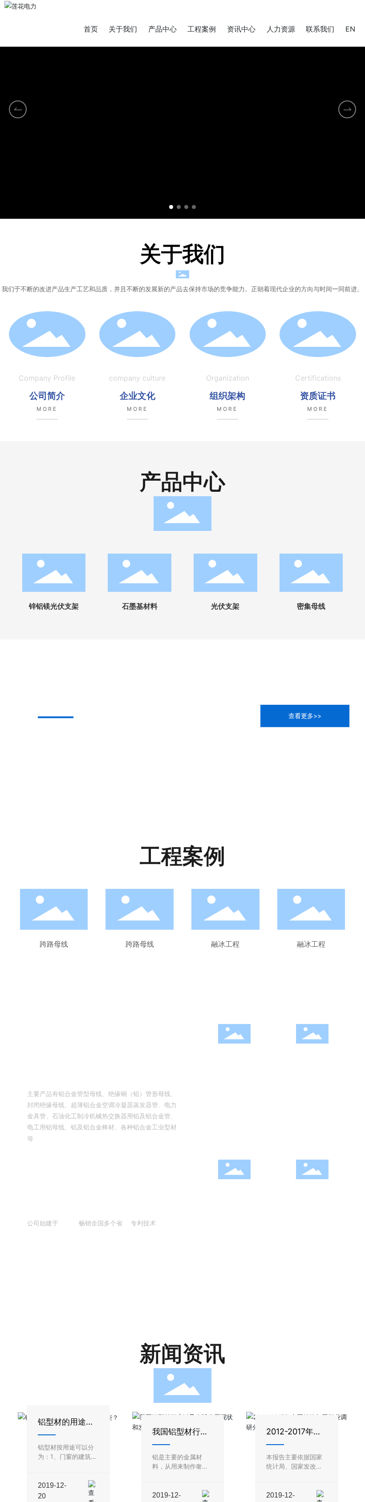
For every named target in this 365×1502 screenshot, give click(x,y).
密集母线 (311, 606)
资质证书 (318, 396)
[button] (171, 207)
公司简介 (47, 396)
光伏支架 (225, 606)
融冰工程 (225, 944)
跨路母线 (54, 944)
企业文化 (137, 396)
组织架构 (227, 396)
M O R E (46, 409)
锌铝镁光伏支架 (54, 606)
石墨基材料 (140, 606)
